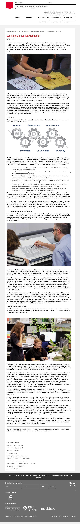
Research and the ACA (13, 469)
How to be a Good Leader (14, 450)
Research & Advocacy (56, 17)
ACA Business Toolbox (43, 17)
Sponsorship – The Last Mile (15, 445)
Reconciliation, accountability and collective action (21, 463)
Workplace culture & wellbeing (29, 31)
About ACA (17, 17)
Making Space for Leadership (15, 448)
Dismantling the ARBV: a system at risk (18, 458)
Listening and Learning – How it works (17, 456)
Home (8, 31)
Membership (29, 17)
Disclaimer (54, 516)
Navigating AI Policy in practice (15, 466)
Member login (18, 2)
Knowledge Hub (68, 17)
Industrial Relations (43, 22)
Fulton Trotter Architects (26, 429)
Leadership (41, 31)
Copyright (72, 516)
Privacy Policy (63, 516)
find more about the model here (20, 120)
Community (67, 22)
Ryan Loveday (11, 39)
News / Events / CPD (56, 22)
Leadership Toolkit (12, 453)
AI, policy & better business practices (17, 461)
